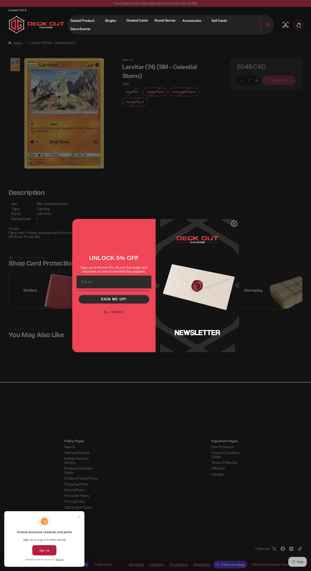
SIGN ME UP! (114, 299)
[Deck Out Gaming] (36, 25)
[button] (267, 25)
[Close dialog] (234, 223)
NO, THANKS (114, 312)
